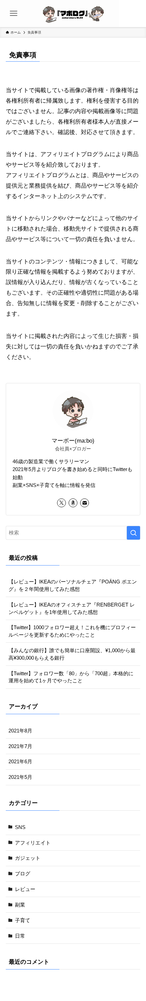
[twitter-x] (61, 502)
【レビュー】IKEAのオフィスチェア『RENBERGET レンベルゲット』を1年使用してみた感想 (71, 608)
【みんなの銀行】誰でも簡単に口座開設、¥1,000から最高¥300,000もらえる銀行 (71, 654)
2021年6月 (20, 761)
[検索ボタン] (132, 13)
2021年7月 (20, 746)
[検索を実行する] (133, 533)
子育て (22, 920)
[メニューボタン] (13, 13)
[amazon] (73, 502)
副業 (20, 905)
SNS (20, 827)
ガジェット (27, 858)
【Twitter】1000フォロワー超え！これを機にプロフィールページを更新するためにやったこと (72, 631)
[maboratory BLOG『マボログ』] (73, 13)
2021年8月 (20, 730)
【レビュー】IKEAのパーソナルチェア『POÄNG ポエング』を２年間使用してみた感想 (72, 585)
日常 (20, 936)
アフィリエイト (33, 843)
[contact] (84, 502)
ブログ (22, 873)
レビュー (25, 889)
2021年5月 (20, 777)
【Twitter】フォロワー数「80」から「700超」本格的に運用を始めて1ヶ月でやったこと (70, 677)
